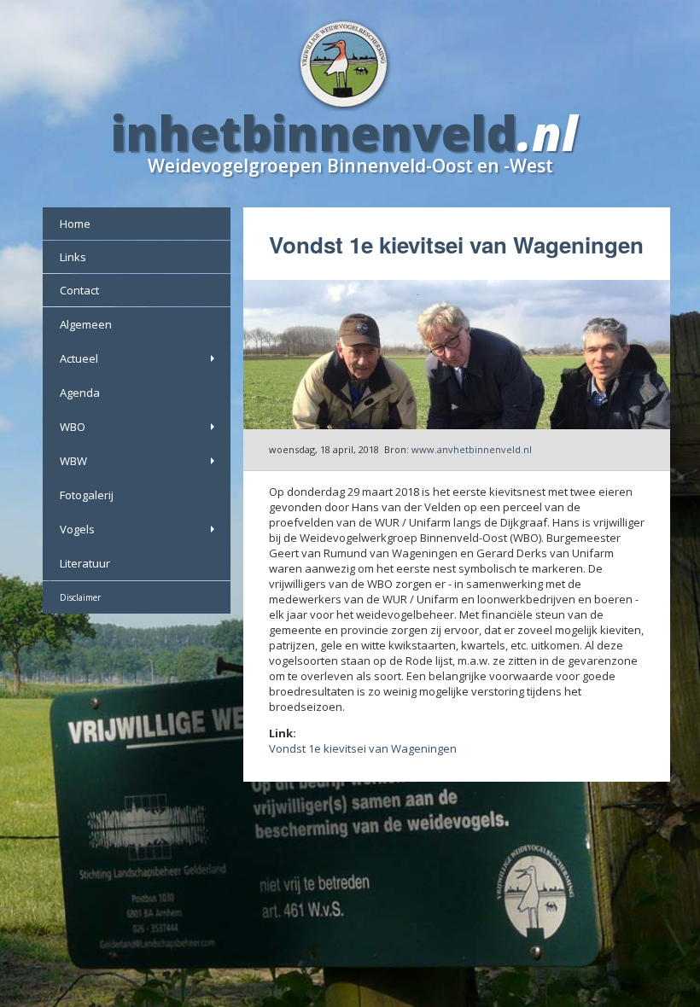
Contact (79, 290)
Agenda (80, 392)
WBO (72, 426)
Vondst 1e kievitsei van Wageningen (363, 748)
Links (73, 257)
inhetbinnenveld (314, 132)
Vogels (77, 529)
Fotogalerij (87, 495)
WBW (73, 461)
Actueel (79, 358)
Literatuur (85, 563)
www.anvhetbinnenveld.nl (471, 449)
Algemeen (86, 324)
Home (75, 223)
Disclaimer (80, 597)
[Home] (350, 62)
